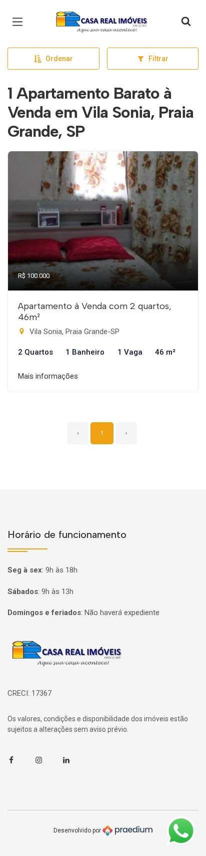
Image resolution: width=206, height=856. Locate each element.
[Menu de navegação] (20, 22)
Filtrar (158, 59)
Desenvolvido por (78, 830)
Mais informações (48, 376)
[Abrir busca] (186, 22)
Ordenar (59, 59)
